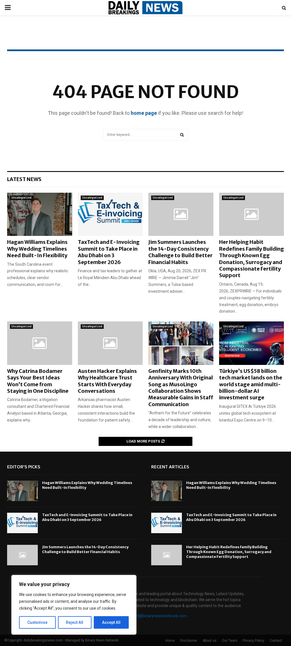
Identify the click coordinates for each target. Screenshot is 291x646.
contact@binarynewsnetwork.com (156, 616)
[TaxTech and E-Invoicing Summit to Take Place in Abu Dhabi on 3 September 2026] (110, 214)
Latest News (24, 179)
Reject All (74, 622)
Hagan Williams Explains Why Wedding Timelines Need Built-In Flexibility (37, 249)
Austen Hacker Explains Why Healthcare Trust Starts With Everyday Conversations (107, 381)
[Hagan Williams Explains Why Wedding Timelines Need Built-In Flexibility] (39, 214)
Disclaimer (188, 641)
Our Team (229, 641)
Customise (37, 622)
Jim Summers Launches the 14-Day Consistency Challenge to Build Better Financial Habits (180, 252)
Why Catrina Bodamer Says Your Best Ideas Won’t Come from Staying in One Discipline (37, 381)
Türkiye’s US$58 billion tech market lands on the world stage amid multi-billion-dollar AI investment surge (250, 384)
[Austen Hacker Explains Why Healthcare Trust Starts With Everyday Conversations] (110, 343)
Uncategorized (21, 197)
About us (210, 641)
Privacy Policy (253, 641)
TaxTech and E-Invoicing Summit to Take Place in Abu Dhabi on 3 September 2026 (109, 252)
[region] (73, 605)
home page (144, 113)
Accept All (111, 622)
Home (170, 641)
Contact (276, 641)
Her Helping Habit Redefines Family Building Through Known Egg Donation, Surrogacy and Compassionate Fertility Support (251, 259)
